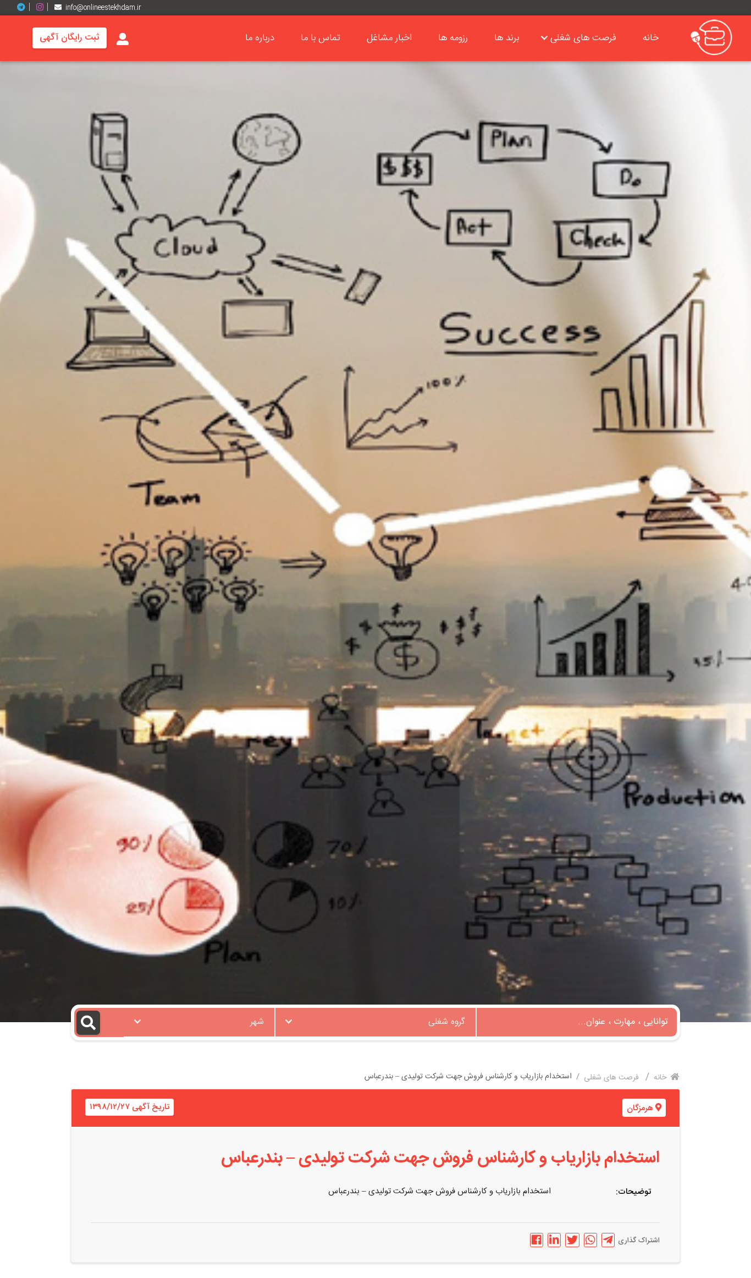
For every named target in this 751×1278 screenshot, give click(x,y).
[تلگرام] (25, 7)
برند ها (506, 38)
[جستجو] (99, 1022)
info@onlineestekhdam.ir (103, 7)
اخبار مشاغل (389, 38)
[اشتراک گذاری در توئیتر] (572, 1240)
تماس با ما (320, 38)
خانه (651, 38)
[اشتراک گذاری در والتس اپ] (590, 1240)
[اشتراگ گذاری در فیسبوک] (536, 1240)
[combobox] (375, 1022)
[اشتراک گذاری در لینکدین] (554, 1240)
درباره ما (259, 38)
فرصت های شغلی (583, 38)
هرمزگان (640, 1108)
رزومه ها (453, 38)
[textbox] (375, 1019)
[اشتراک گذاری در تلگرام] (608, 1240)
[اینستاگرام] (44, 7)
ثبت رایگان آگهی (70, 37)
